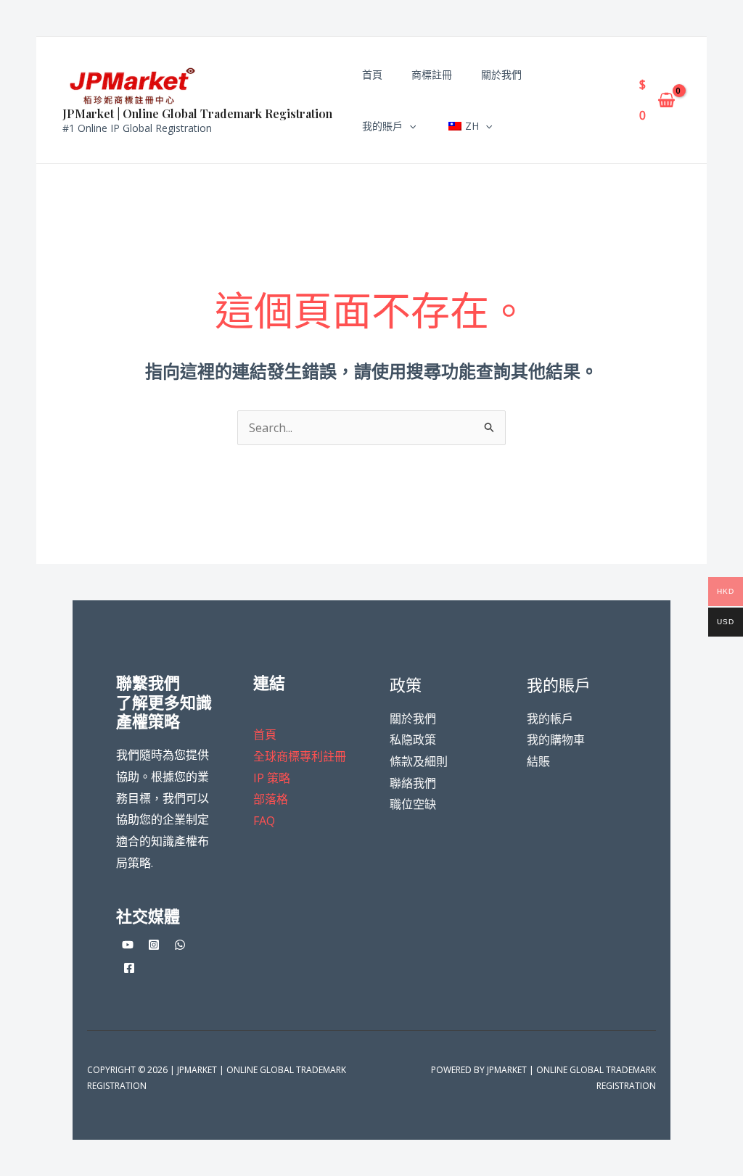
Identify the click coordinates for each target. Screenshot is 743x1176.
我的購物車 (556, 740)
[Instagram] (153, 944)
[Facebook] (129, 968)
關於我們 (413, 718)
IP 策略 (271, 778)
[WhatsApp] (180, 944)
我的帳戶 (550, 718)
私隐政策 (413, 740)
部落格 (270, 799)
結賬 (538, 761)
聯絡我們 (413, 783)
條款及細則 (419, 761)
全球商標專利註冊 (299, 756)
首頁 (264, 734)
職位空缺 (413, 804)
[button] (409, 126)
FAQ (264, 821)
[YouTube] (127, 944)
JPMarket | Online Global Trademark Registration (197, 113)
